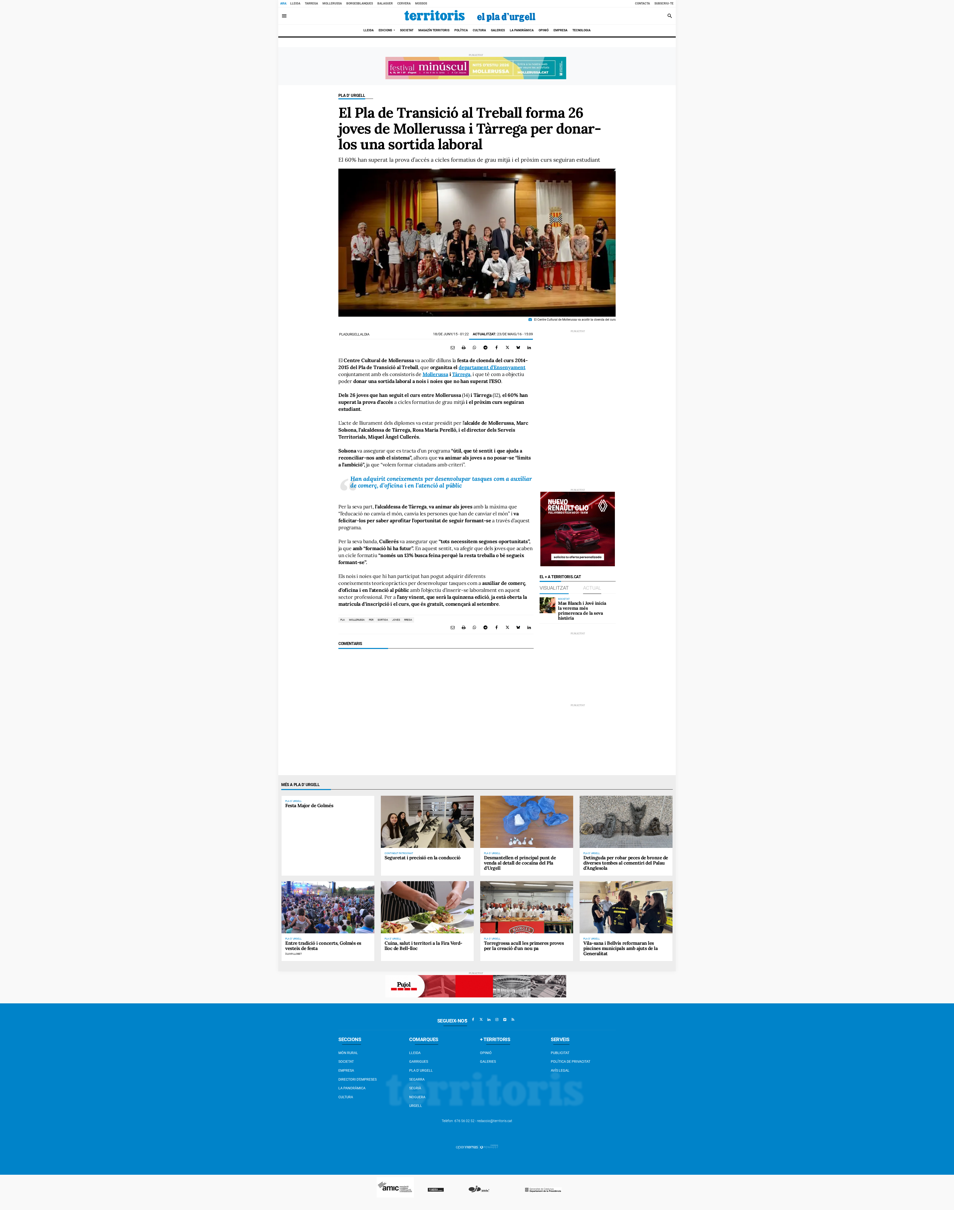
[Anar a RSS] (513, 1019)
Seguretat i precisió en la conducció (423, 858)
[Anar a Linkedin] (489, 1019)
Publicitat (560, 1053)
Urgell (415, 1106)
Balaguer (385, 3)
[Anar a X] (481, 1019)
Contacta (642, 3)
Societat (346, 1061)
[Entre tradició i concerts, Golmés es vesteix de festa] (327, 907)
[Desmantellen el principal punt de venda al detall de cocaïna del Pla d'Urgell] (526, 822)
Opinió (486, 1053)
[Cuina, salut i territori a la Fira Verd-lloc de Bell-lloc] (427, 907)
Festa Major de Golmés (309, 805)
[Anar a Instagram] (497, 1019)
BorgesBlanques (359, 3)
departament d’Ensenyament (492, 367)
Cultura (345, 1097)
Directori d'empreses (357, 1079)
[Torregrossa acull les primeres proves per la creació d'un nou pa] (526, 907)
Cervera (404, 3)
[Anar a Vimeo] (505, 1019)
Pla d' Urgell (351, 95)
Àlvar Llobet (293, 953)
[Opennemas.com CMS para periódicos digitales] (477, 1147)
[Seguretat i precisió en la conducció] (427, 822)
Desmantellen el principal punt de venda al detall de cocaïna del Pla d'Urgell (520, 863)
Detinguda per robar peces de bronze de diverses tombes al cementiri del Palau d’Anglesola (625, 863)
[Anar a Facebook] (473, 1019)
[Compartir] (474, 347)
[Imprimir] (463, 347)
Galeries (488, 1061)
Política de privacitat (570, 1061)
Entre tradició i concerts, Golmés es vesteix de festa (323, 945)
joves (396, 619)
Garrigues (418, 1061)
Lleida (295, 3)
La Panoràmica (351, 1088)
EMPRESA (346, 1070)
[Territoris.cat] (470, 15)
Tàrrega (461, 374)
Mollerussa (332, 3)
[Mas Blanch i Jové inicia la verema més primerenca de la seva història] (548, 605)
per (371, 619)
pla (342, 619)
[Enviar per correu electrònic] (452, 347)
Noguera (417, 1097)
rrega (408, 619)
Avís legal (560, 1070)
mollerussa (357, 619)
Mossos (421, 3)
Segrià (415, 1088)
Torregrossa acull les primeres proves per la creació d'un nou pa (524, 945)
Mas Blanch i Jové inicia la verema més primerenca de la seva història (582, 610)
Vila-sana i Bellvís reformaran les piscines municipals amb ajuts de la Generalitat (620, 948)
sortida (383, 619)
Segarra (417, 1079)
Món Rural (348, 1053)
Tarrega (311, 3)
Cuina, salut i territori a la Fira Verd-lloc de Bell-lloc (423, 945)
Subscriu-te (664, 3)
